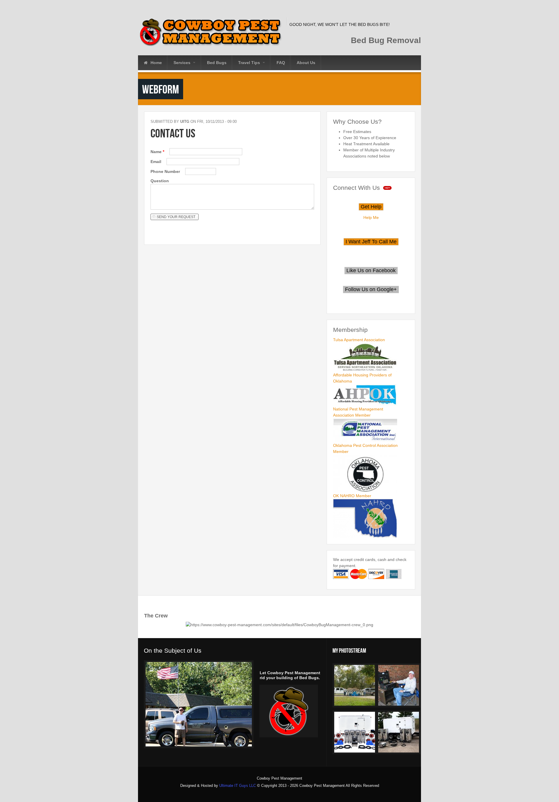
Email (156, 161)
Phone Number (166, 171)
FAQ (281, 62)
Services (183, 62)
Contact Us (173, 133)
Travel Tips (249, 62)
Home (155, 62)
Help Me (371, 217)
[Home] (211, 32)
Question (160, 180)
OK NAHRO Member (352, 495)
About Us (306, 62)
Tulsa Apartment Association (359, 339)
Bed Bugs (217, 62)
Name (157, 151)
